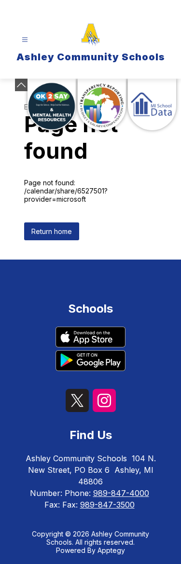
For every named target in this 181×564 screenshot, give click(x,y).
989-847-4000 (121, 493)
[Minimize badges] (21, 85)
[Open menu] (24, 39)
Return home (51, 231)
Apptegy (111, 550)
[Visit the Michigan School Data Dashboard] (152, 104)
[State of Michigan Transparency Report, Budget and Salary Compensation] (102, 104)
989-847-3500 (107, 504)
